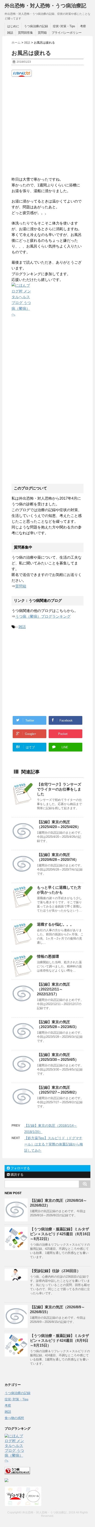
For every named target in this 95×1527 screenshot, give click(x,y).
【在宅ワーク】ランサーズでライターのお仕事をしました (59, 789)
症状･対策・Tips (64, 26)
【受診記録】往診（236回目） (55, 1271)
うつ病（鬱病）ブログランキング (43, 616)
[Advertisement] (47, 126)
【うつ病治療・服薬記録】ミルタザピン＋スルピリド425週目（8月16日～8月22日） (60, 1234)
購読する (17, 1174)
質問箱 (42, 32)
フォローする (20, 1168)
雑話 (10, 32)
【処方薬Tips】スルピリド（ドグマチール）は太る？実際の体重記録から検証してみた (53, 1144)
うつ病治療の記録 (36, 26)
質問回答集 (25, 32)
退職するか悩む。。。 (55, 924)
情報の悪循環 (48, 956)
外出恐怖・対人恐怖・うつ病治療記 (45, 6)
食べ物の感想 (14, 1418)
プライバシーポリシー (67, 32)
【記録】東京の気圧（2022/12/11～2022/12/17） (53, 989)
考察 (83, 26)
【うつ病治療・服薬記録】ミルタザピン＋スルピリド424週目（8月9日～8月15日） (59, 1340)
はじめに (13, 26)
